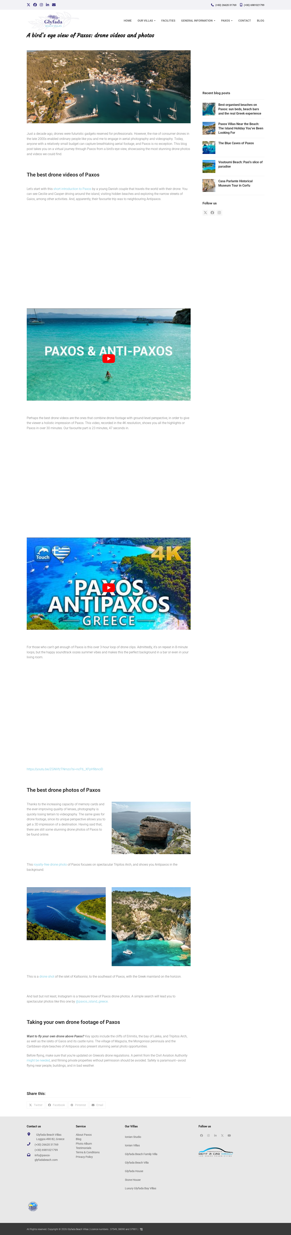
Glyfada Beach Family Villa (141, 1153)
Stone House (133, 1179)
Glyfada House (134, 1171)
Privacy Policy (84, 1156)
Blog (78, 1139)
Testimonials (83, 1147)
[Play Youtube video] (109, 358)
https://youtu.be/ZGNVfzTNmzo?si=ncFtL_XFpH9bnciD (65, 769)
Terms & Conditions (88, 1152)
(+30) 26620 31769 (225, 5)
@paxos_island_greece (92, 1001)
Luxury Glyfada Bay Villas (140, 1188)
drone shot (46, 976)
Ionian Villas (132, 1145)
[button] (36, 1104)
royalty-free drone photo (50, 864)
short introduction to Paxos (72, 189)
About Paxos (84, 1134)
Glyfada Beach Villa (137, 1162)
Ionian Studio (133, 1136)
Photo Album (84, 1143)
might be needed (38, 1060)
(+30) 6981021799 (254, 5)
